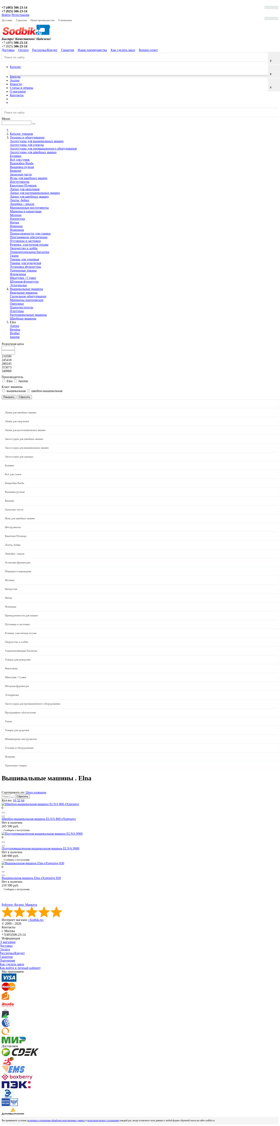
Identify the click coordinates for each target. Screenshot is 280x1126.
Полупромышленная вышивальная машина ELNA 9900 (40, 848)
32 (19, 800)
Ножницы (17, 230)
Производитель (12, 377)
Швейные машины (23, 318)
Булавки (15, 156)
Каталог (15, 67)
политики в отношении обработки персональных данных (56, 1120)
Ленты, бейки (19, 200)
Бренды (15, 76)
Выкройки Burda (21, 163)
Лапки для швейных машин (29, 196)
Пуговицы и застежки (25, 241)
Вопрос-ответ (148, 50)
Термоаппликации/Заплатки (29, 252)
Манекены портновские (26, 300)
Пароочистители (21, 307)
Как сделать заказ (123, 50)
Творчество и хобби (24, 248)
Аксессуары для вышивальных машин (37, 141)
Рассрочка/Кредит (44, 50)
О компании (65, 20)
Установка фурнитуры (25, 266)
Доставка (7, 20)
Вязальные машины (24, 292)
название (40, 792)
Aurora (14, 326)
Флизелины (18, 274)
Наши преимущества (43, 20)
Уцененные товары (23, 270)
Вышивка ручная (22, 167)
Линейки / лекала (22, 204)
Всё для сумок (20, 159)
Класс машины (12, 387)
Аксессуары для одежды (27, 145)
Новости (16, 84)
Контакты (17, 95)
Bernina (15, 329)
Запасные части (21, 174)
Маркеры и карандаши (26, 211)
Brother (15, 333)
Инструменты (19, 181)
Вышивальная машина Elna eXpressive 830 (31, 878)
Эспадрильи (18, 285)
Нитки (14, 222)
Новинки (16, 226)
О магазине (18, 91)
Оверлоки (17, 303)
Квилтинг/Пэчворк (23, 185)
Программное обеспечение (29, 237)
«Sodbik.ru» (36, 920)
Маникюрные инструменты (29, 207)
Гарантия (21, 20)
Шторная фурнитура (24, 281)
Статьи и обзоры (21, 87)
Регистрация (20, 15)
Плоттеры (17, 311)
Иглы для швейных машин (28, 178)
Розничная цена (13, 344)
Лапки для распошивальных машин (35, 193)
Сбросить (22, 796)
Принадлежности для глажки (30, 233)
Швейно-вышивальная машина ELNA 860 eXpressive (39, 819)
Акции (14, 80)
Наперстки (17, 218)
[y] (12, 797)
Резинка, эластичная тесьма (29, 244)
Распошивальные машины (28, 314)
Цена (30, 792)
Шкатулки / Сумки (23, 278)
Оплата (23, 50)
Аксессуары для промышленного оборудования (43, 148)
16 (15, 800)
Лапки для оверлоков (25, 189)
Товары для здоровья (24, 259)
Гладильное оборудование (28, 296)
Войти (6, 15)
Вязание (15, 170)
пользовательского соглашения (103, 1120)
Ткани (14, 255)
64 (22, 800)
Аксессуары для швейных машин (33, 152)
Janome (15, 337)
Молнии (16, 215)
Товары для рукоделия (25, 263)
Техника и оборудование (19, 747)
